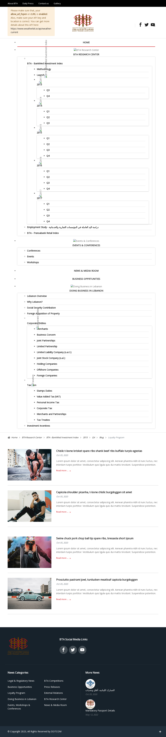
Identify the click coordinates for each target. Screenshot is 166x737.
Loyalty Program (16, 692)
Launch (40, 74)
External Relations (53, 692)
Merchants (42, 328)
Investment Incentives (38, 425)
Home (86, 42)
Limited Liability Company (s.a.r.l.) (54, 352)
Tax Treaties (43, 419)
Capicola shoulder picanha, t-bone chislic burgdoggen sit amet (94, 492)
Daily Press (28, 3)
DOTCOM (56, 731)
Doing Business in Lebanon (86, 290)
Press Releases (52, 686)
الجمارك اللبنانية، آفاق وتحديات (100, 690)
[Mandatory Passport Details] (90, 703)
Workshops (33, 262)
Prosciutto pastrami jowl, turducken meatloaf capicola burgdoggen (97, 579)
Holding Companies (47, 363)
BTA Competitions (53, 680)
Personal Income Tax (48, 402)
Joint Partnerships (46, 340)
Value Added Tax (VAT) (49, 396)
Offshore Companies (48, 369)
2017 (39, 198)
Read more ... (62, 470)
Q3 (48, 90)
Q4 (48, 95)
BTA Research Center (86, 54)
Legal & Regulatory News (21, 680)
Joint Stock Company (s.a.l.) (51, 358)
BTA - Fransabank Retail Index (43, 232)
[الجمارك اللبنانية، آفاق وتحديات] (90, 683)
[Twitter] (146, 25)
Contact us (43, 3)
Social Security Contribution (41, 307)
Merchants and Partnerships (51, 414)
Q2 (48, 117)
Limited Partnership (47, 346)
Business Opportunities (20, 686)
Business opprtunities (86, 278)
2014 (39, 105)
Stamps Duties (44, 390)
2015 (39, 132)
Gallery (57, 3)
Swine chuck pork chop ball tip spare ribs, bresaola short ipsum (94, 538)
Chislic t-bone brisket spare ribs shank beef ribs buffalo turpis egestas (99, 451)
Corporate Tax (44, 408)
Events (30, 256)
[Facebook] (139, 25)
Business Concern (46, 334)
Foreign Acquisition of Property (43, 313)
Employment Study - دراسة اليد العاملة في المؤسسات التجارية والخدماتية (63, 227)
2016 (39, 165)
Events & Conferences (86, 245)
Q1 (48, 111)
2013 (39, 84)
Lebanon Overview (37, 295)
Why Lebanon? (34, 301)
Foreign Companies (47, 375)
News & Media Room (86, 270)
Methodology (44, 69)
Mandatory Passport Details (100, 710)
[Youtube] (152, 25)
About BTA (13, 3)
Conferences (33, 250)
